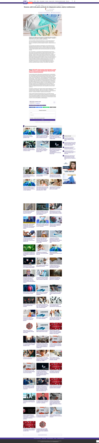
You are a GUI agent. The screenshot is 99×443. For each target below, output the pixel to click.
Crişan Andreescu (51, 9)
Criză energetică (42, 1)
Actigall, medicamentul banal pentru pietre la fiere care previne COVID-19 (56, 415)
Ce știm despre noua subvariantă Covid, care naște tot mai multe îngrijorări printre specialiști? (56, 386)
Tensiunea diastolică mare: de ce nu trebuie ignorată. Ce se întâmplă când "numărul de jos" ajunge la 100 (29, 240)
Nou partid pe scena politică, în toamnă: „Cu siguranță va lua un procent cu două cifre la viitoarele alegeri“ (69, 139)
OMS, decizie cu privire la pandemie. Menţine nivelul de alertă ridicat (28, 331)
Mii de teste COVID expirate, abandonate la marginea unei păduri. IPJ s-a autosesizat (55, 278)
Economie (46, 1)
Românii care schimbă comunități (60, 1)
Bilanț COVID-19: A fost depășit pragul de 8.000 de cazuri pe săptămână (42, 293)
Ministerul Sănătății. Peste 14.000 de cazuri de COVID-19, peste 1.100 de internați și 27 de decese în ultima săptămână (29, 188)
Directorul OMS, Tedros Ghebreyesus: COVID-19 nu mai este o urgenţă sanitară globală (28, 266)
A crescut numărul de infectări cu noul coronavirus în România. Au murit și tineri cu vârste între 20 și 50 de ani (56, 345)
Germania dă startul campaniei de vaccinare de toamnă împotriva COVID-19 (28, 212)
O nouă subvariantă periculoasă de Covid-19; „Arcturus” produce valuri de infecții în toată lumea (42, 278)
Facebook (33, 107)
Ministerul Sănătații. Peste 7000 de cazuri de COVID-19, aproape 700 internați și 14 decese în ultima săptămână (42, 213)
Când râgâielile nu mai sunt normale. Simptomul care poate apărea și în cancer (29, 175)
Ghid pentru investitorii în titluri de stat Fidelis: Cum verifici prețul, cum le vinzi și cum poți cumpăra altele (55, 137)
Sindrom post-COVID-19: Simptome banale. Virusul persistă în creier (28, 136)
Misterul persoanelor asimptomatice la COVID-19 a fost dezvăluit (56, 253)
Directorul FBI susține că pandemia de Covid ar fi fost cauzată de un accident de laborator (28, 319)
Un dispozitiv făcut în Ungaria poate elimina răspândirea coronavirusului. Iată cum (55, 371)
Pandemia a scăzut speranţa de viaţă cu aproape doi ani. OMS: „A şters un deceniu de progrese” (42, 136)
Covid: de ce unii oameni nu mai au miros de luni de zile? (29, 358)
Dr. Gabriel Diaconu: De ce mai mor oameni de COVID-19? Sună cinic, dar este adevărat (29, 371)
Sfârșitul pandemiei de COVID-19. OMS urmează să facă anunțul (42, 331)
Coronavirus (42, 5)
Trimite (42, 119)
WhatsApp (46, 107)
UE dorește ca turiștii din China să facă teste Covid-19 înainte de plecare (29, 401)
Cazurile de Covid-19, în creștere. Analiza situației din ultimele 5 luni (55, 293)
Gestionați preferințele (50, 438)
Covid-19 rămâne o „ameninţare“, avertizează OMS (42, 175)
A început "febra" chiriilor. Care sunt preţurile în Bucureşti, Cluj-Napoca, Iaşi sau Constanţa (55, 318)
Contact (55, 438)
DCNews (25, 2)
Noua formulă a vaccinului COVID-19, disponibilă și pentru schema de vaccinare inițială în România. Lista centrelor (55, 332)
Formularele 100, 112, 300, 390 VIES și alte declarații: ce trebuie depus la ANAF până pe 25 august (56, 212)
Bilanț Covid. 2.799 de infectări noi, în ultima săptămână (41, 318)
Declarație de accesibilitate (60, 438)
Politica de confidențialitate (37, 438)
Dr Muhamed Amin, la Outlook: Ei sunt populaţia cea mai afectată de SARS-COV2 (29, 429)
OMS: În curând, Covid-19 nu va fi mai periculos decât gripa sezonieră (29, 305)
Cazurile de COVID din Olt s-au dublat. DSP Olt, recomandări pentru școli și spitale (55, 187)
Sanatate (39, 5)
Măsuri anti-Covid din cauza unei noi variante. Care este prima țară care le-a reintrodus (42, 225)
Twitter (40, 107)
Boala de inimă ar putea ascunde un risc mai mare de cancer (29, 293)
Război (38, 1)
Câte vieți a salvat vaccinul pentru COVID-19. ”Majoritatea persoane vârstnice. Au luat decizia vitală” (41, 150)
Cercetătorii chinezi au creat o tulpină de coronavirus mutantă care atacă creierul (29, 149)
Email (53, 107)
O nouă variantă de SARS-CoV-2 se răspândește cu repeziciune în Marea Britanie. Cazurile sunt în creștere (29, 254)
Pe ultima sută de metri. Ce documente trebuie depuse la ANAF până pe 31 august (55, 266)
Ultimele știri (31, 1)
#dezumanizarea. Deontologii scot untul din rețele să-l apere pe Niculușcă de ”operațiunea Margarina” (70, 148)
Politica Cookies (44, 438)
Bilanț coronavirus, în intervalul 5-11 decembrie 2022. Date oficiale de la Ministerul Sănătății (42, 415)
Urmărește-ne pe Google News (56, 12)
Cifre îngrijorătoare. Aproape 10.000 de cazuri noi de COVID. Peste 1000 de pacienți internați (55, 175)
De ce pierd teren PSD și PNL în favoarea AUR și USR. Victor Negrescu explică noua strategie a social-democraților (70, 152)
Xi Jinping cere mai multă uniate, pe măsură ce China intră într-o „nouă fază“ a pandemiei (42, 401)
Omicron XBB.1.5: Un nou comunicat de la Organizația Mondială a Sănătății (55, 358)
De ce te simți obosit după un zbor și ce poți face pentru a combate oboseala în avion (29, 344)
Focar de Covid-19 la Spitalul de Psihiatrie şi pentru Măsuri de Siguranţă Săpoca (55, 225)
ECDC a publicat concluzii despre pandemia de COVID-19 (42, 266)
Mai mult (67, 1)
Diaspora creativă (51, 1)
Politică (35, 1)
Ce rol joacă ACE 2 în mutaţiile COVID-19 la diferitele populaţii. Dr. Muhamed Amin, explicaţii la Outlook (42, 430)
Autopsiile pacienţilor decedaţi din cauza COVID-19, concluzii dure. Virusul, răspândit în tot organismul (28, 387)
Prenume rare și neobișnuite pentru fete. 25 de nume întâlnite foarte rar (42, 253)
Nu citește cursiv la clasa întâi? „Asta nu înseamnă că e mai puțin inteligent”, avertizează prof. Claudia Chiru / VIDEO (42, 359)
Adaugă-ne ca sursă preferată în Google (45, 12)
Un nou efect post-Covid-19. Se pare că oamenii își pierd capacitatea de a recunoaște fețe (55, 305)
